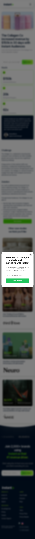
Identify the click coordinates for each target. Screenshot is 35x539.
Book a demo (17, 281)
